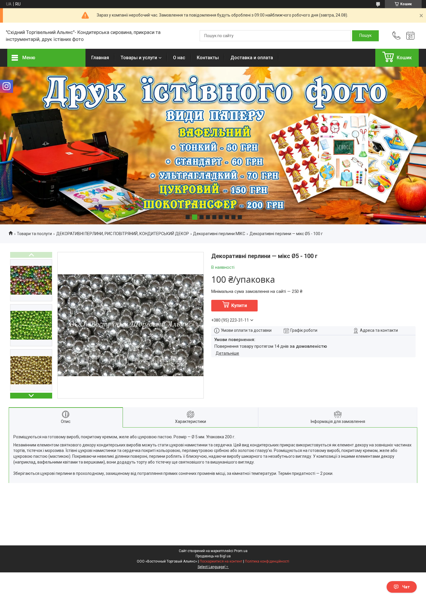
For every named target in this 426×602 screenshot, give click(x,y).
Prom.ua (240, 551)
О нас (179, 57)
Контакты (208, 57)
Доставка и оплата (251, 57)
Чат (406, 587)
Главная (100, 57)
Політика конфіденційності (267, 561)
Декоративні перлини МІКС (219, 233)
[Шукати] (365, 35)
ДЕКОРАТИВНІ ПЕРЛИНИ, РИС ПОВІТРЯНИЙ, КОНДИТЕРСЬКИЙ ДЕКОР (122, 233)
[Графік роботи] (410, 36)
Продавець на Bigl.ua (213, 556)
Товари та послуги (34, 233)
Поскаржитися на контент (221, 561)
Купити (239, 305)
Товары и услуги (139, 57)
